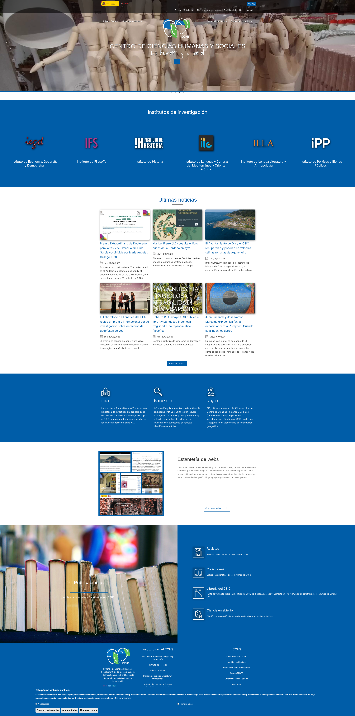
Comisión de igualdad (233, 10)
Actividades (189, 10)
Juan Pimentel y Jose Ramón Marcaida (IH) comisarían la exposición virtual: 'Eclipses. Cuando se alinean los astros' (229, 323)
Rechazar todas (88, 710)
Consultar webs (213, 508)
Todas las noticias (177, 363)
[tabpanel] (177, 46)
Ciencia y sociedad (131, 21)
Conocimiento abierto (217, 21)
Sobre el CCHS (110, 21)
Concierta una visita (177, 61)
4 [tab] (183, 93)
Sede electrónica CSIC (236, 656)
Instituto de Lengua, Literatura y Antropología (157, 677)
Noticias (201, 10)
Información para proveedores (236, 667)
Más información (122, 697)
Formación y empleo (240, 21)
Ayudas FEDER (236, 673)
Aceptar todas (69, 710)
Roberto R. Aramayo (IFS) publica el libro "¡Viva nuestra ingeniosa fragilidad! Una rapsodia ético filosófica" (176, 323)
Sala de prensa (214, 10)
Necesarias (43, 703)
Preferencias (186, 703)
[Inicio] (177, 28)
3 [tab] (179, 93)
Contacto (236, 684)
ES (249, 4)
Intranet (249, 10)
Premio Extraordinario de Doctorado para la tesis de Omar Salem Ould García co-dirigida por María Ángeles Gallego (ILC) (124, 250)
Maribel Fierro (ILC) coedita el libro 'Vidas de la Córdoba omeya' (175, 246)
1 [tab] (171, 93)
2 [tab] (175, 93)
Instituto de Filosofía (158, 665)
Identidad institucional (236, 662)
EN (253, 4)
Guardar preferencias (48, 710)
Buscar (178, 10)
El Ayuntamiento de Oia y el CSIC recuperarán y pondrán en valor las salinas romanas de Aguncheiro (228, 248)
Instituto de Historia (158, 670)
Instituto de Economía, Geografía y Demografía (157, 657)
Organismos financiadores (236, 678)
